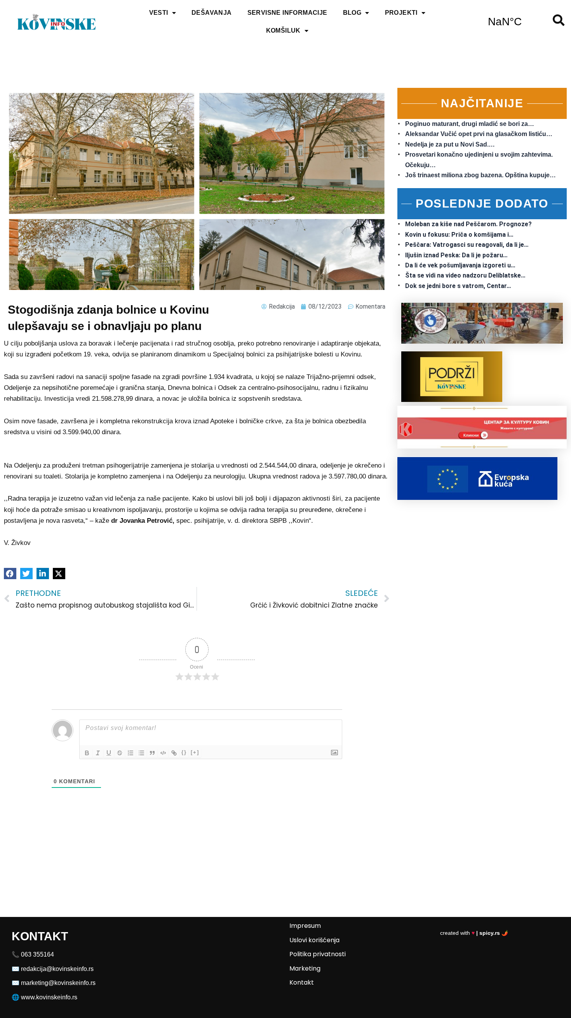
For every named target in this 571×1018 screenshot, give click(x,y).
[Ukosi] (97, 753)
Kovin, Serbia (505, 21)
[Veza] (174, 753)
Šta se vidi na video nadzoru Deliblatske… (465, 275)
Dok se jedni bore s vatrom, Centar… (458, 286)
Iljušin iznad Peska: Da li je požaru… (456, 255)
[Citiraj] (152, 753)
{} (184, 752)
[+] (195, 752)
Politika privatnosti (317, 954)
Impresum (305, 925)
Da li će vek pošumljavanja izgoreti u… (460, 265)
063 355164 (37, 954)
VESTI (158, 12)
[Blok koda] (163, 753)
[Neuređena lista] (141, 753)
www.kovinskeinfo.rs (49, 997)
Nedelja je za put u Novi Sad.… (450, 144)
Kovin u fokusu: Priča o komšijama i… (459, 234)
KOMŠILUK (283, 30)
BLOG (352, 12)
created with (474, 933)
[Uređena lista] (130, 753)
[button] (10, 573)
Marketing (304, 968)
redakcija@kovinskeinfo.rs (57, 969)
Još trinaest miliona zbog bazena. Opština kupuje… (480, 175)
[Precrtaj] (119, 753)
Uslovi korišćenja (314, 940)
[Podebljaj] (87, 753)
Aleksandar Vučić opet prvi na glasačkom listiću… (478, 134)
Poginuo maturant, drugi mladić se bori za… (469, 123)
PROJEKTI (401, 12)
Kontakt (301, 982)
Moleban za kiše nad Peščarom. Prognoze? (468, 224)
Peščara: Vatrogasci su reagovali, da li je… (467, 244)
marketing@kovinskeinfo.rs (58, 983)
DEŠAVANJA (211, 12)
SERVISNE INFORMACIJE (287, 12)
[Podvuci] (108, 753)
